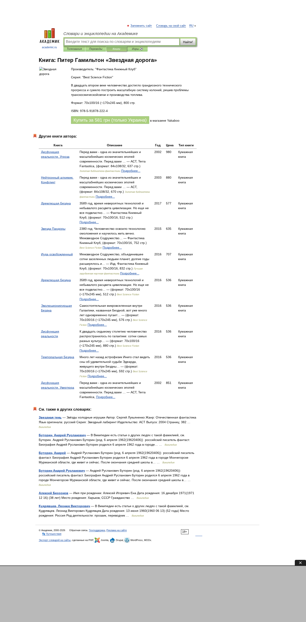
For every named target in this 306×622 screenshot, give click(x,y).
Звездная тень (50, 417)
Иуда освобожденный (57, 254)
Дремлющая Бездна (56, 203)
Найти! (188, 42)
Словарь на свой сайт (171, 25)
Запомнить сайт (141, 25)
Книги (116, 48)
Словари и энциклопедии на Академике (100, 33)
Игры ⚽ (137, 48)
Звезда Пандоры (53, 228)
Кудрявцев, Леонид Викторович (64, 506)
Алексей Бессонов (53, 493)
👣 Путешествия (51, 533)
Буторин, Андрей (52, 453)
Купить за (110, 120)
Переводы (95, 48)
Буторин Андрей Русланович (62, 470)
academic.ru (49, 47)
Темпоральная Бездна (57, 357)
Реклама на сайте (116, 530)
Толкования (74, 48)
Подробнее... (130, 171)
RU (191, 25)
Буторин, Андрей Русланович (62, 435)
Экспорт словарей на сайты (55, 540)
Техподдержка (97, 530)
